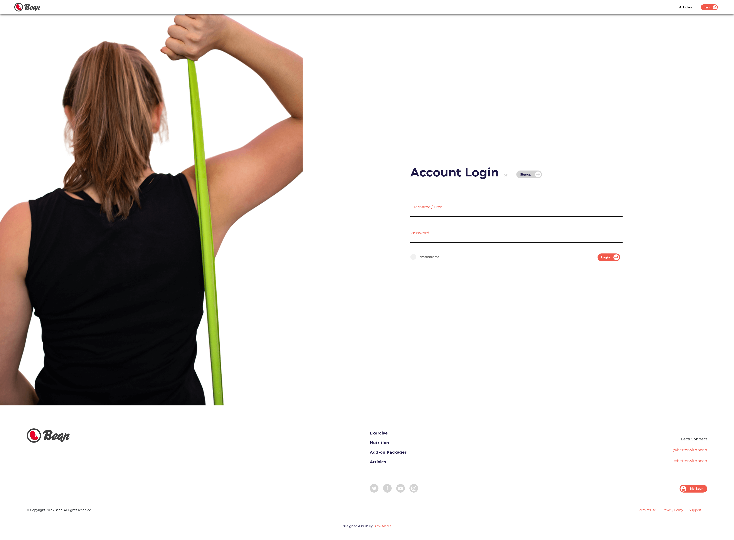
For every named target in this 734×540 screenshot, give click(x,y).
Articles (685, 7)
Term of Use (647, 510)
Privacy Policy (673, 510)
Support (695, 510)
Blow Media (382, 526)
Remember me (428, 257)
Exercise (379, 433)
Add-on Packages (388, 452)
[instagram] (413, 488)
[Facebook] (387, 488)
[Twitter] (374, 488)
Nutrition (379, 442)
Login (709, 7)
